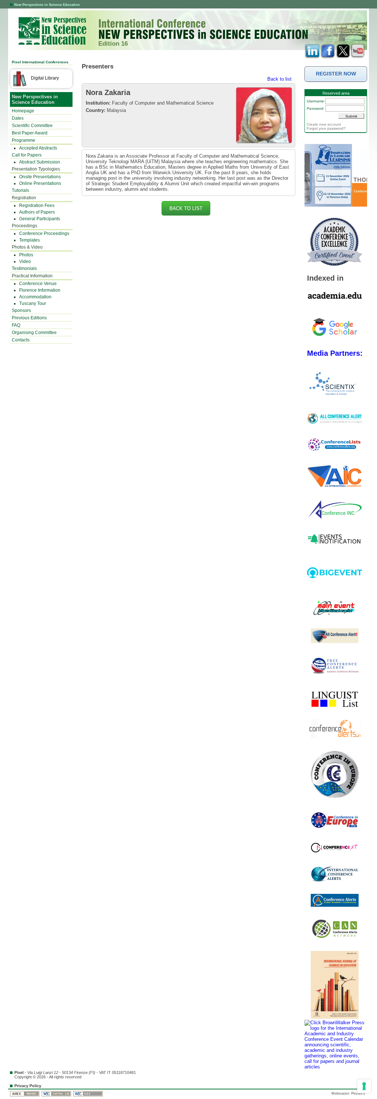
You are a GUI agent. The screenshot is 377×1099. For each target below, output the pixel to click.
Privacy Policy (27, 1086)
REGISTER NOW (336, 74)
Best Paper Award (29, 133)
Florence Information (39, 290)
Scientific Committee (32, 125)
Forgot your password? (326, 128)
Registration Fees (36, 205)
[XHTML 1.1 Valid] (57, 1093)
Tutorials (20, 190)
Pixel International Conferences (40, 62)
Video (25, 261)
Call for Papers (27, 155)
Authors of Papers (37, 212)
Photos (26, 254)
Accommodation (35, 296)
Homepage (23, 110)
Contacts (20, 340)
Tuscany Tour (32, 303)
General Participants (39, 218)
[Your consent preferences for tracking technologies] (364, 1086)
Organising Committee (34, 332)
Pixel (19, 1072)
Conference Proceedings (44, 233)
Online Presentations (40, 183)
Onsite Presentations (40, 176)
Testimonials (24, 268)
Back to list (279, 79)
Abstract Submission (39, 162)
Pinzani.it (358, 1093)
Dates (18, 118)
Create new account (324, 124)
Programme (23, 140)
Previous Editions (29, 317)
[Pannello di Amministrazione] (25, 1093)
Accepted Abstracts (38, 148)
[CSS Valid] (88, 1093)
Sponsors (21, 310)
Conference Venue (38, 283)
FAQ (16, 325)
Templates (29, 240)
